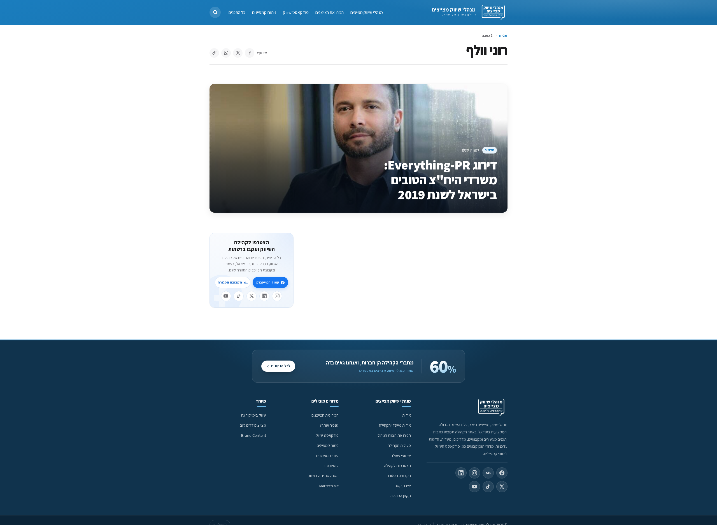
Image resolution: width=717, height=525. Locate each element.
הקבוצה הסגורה (230, 282)
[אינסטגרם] (277, 296)
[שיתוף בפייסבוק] (249, 53)
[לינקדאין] (264, 296)
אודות (406, 415)
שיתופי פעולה (401, 455)
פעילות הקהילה (399, 445)
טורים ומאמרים (327, 455)
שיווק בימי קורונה (253, 415)
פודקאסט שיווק (296, 12)
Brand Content (253, 435)
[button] (215, 12)
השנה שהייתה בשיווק (323, 475)
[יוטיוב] (226, 296)
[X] (251, 296)
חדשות (489, 150)
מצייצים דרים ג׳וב (253, 425)
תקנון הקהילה (400, 495)
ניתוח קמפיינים (264, 12)
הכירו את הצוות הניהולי (394, 435)
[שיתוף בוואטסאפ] (226, 53)
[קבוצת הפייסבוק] (488, 472)
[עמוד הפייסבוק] (502, 472)
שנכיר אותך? (329, 425)
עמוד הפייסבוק (267, 282)
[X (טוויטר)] (502, 486)
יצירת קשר (403, 485)
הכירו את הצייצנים (329, 12)
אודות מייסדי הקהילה (395, 425)
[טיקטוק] (239, 296)
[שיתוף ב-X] (238, 53)
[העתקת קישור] (214, 53)
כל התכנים (237, 12)
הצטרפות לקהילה (397, 465)
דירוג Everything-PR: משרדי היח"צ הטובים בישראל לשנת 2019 (440, 179)
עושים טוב (331, 465)
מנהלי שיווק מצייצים (454, 9)
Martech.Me (329, 485)
